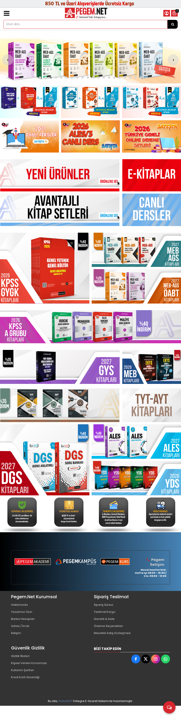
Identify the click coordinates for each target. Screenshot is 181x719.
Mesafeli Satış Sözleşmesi (112, 633)
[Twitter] (145, 659)
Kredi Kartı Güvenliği (25, 677)
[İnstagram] (155, 659)
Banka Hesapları (23, 619)
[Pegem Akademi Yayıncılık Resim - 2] (90, 102)
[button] (40, 77)
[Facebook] (135, 659)
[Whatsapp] (165, 659)
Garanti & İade (104, 619)
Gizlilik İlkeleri (20, 656)
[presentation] (7, 59)
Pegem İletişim (157, 562)
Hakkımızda (19, 605)
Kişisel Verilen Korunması (29, 663)
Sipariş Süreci (103, 605)
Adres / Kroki (20, 626)
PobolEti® (65, 701)
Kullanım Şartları (22, 670)
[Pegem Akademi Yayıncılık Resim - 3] (151, 102)
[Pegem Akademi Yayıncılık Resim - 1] (29, 102)
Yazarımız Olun (21, 612)
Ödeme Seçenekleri (108, 626)
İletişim (16, 633)
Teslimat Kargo (104, 612)
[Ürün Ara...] (173, 24)
